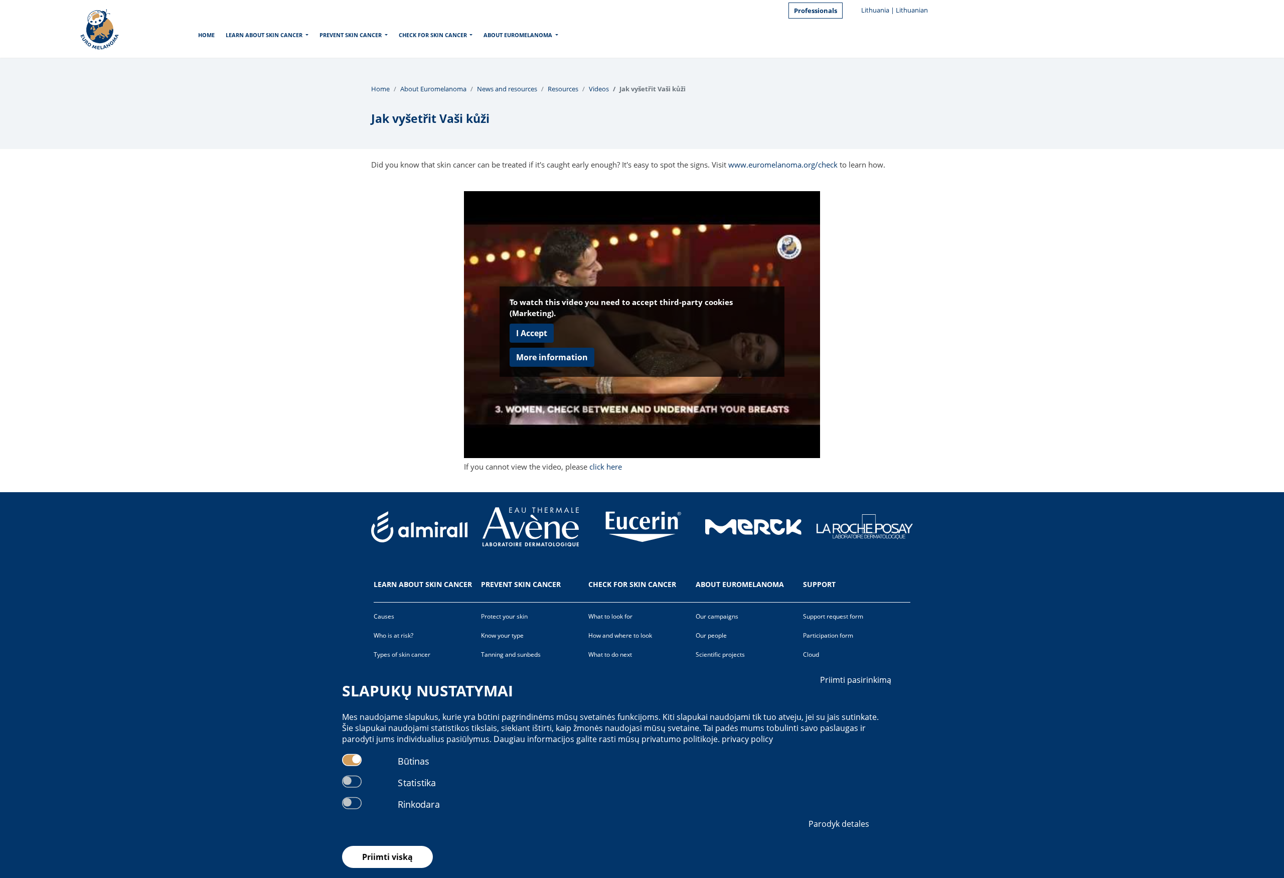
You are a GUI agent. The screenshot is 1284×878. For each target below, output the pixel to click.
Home (206, 35)
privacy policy (747, 739)
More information (552, 357)
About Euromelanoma (518, 35)
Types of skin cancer (402, 654)
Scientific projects (720, 654)
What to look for (610, 616)
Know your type (502, 635)
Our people (711, 635)
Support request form (833, 616)
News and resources (507, 88)
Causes (384, 616)
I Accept (531, 333)
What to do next (610, 654)
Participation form (828, 635)
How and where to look (620, 635)
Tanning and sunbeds (511, 654)
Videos (599, 88)
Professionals (815, 10)
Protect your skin (504, 616)
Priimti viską (387, 856)
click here (605, 467)
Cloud (811, 654)
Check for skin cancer (433, 35)
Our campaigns (717, 616)
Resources (563, 88)
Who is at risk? (393, 635)
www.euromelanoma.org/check (783, 165)
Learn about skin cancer (264, 35)
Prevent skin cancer (350, 35)
